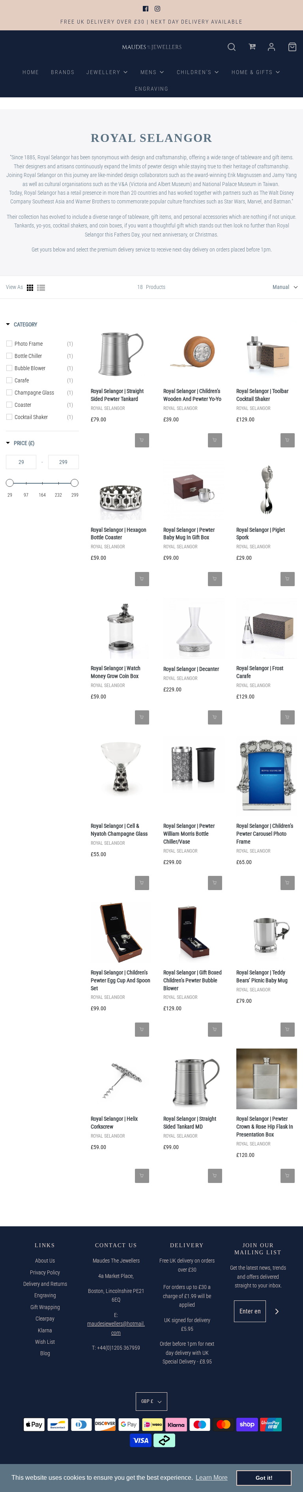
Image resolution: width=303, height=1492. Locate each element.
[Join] (277, 1311)
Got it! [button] (264, 1478)
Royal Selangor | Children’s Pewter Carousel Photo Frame (264, 834)
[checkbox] (44, 343)
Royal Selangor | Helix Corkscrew (114, 1123)
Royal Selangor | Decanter (191, 669)
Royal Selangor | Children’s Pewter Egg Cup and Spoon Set (120, 980)
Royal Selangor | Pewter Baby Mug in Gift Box (189, 534)
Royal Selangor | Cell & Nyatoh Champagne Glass (119, 830)
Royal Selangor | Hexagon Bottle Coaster (118, 534)
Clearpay (45, 1318)
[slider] (10, 483)
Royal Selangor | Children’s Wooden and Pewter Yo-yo (192, 395)
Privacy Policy (45, 1272)
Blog (45, 1353)
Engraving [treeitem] (151, 89)
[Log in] (253, 47)
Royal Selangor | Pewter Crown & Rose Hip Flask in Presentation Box (264, 1127)
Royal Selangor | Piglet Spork (260, 534)
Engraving (45, 1295)
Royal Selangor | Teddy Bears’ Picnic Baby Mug (262, 976)
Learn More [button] (212, 1477)
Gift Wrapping (45, 1307)
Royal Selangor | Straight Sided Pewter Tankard (117, 395)
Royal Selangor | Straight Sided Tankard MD (189, 1123)
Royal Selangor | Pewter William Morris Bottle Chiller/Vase (189, 834)
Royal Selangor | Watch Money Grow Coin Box (115, 672)
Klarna (45, 1330)
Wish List (45, 1342)
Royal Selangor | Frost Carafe (259, 672)
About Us (45, 1260)
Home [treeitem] (30, 72)
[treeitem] (107, 72)
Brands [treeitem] (63, 72)
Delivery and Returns (45, 1284)
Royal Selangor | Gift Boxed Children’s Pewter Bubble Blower (192, 980)
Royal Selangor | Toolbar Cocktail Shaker (262, 395)
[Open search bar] (232, 47)
